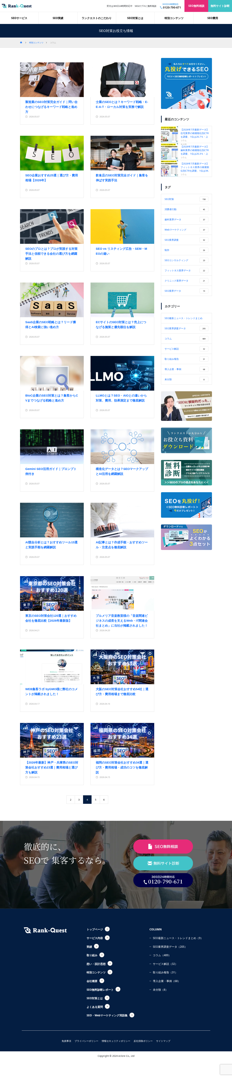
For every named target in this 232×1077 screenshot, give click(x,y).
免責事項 (66, 1041)
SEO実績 (58, 18)
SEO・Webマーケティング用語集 (107, 1015)
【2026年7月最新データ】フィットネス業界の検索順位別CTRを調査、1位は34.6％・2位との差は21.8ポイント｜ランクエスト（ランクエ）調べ (195, 170)
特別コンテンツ (174, 18)
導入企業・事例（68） (166, 981)
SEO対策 (185, 199)
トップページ (95, 929)
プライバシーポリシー (86, 1041)
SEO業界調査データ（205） (170, 947)
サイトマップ (163, 1041)
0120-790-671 (172, 7)
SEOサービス (19, 18)
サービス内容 (95, 938)
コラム (184, 140)
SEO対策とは (135, 18)
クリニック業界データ (185, 280)
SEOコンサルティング (185, 260)
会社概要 (92, 981)
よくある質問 (95, 1007)
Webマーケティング (185, 229)
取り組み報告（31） (165, 972)
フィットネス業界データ (185, 270)
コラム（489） (162, 955)
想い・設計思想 (96, 964)
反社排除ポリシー (143, 1041)
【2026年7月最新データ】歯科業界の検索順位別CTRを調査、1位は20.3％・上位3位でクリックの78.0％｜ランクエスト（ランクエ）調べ (195, 153)
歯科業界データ (185, 219)
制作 (185, 250)
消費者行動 (185, 209)
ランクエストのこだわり (97, 18)
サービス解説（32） (165, 964)
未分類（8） (160, 990)
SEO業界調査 (185, 239)
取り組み (92, 955)
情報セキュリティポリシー (116, 1041)
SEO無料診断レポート (100, 990)
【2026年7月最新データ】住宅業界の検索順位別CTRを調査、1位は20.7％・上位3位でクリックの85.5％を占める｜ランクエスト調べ (195, 136)
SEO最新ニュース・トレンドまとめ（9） (178, 938)
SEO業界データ (185, 290)
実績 (89, 947)
